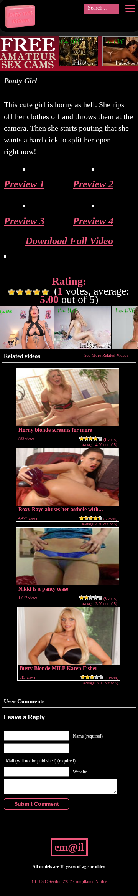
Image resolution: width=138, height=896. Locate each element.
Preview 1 (24, 184)
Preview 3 (24, 221)
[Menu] (130, 8)
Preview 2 (93, 184)
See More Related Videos (106, 355)
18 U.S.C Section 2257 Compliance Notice (69, 881)
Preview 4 (93, 221)
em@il (69, 847)
